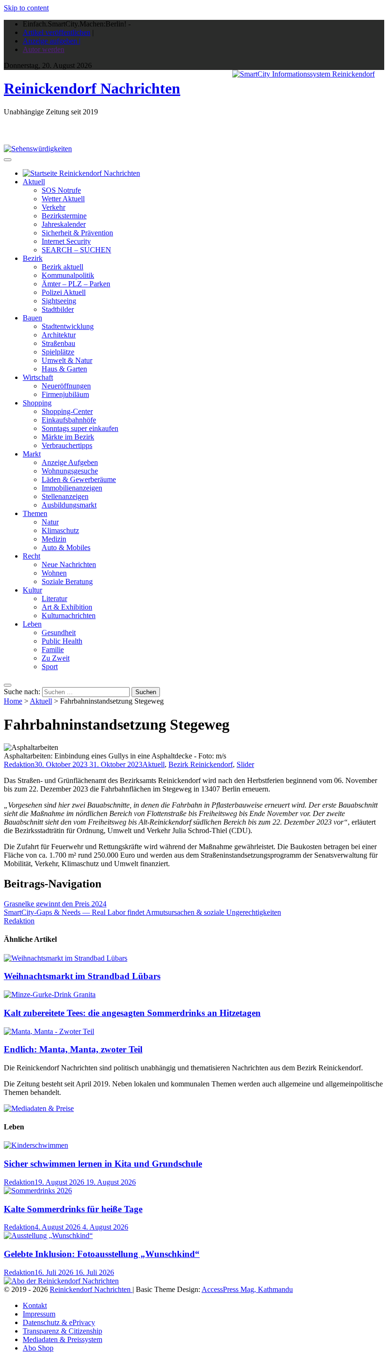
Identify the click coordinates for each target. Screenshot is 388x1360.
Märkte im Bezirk (68, 437)
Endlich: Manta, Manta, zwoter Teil (73, 1049)
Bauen (32, 318)
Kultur (32, 590)
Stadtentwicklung (68, 326)
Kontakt (35, 1305)
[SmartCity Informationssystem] (303, 74)
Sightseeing (59, 301)
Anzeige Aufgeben (70, 462)
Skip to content (26, 8)
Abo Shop (38, 1348)
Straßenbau (58, 343)
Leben (32, 624)
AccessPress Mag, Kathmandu (247, 1289)
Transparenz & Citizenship (62, 1331)
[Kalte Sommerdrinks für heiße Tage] (38, 1191)
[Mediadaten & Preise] (39, 1108)
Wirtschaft (38, 377)
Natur (50, 522)
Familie (53, 650)
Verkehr (53, 207)
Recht (31, 556)
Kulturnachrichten (69, 615)
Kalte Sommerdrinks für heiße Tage (73, 1209)
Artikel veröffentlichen (56, 32)
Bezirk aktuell (62, 267)
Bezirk (33, 258)
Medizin (54, 539)
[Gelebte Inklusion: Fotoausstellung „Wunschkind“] (48, 1235)
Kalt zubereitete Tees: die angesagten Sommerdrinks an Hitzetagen (132, 1013)
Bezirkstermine (64, 216)
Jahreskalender (64, 224)
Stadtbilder (58, 309)
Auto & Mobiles (66, 547)
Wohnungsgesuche (70, 471)
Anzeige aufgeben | (51, 41)
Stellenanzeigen (65, 496)
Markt (32, 454)
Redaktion (19, 764)
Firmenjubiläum (65, 394)
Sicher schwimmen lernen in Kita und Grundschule (103, 1164)
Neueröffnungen (66, 386)
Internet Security (66, 241)
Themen (35, 513)
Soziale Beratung (67, 581)
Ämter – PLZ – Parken (76, 284)
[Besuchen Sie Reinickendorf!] (38, 149)
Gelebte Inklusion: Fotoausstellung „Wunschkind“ (102, 1254)
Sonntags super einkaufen (80, 428)
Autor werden (43, 49)
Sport (50, 667)
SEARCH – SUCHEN (76, 250)
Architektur (59, 335)
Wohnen (54, 573)
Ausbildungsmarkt (69, 505)
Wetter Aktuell (63, 199)
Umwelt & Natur (67, 360)
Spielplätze (58, 352)
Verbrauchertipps (67, 445)
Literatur (54, 598)
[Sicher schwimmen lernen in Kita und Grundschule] (36, 1145)
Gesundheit (59, 632)
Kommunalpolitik (68, 275)
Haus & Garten (64, 369)
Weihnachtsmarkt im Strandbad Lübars (82, 976)
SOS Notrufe (61, 190)
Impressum (39, 1314)
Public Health (62, 641)
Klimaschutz (60, 530)
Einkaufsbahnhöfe (69, 420)
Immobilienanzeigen (72, 488)
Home (13, 701)
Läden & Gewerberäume (79, 479)
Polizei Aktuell (64, 292)
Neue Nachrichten (69, 564)
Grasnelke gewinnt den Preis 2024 (55, 904)
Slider (245, 764)
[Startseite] (81, 173)
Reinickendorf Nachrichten (92, 88)
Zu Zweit (56, 658)
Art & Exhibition (67, 607)
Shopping (37, 403)
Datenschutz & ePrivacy (59, 1322)
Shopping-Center (67, 411)
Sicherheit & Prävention (77, 233)
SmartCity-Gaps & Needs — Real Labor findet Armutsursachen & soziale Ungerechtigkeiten (142, 912)
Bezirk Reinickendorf (200, 764)
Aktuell (34, 182)
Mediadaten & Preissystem (62, 1339)
